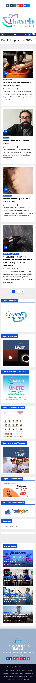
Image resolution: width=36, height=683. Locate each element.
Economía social (20, 670)
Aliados (12, 670)
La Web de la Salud (18, 647)
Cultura (6, 137)
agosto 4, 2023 (10, 89)
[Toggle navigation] (15, 34)
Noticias (15, 679)
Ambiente (6, 673)
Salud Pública (7, 79)
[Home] (2, 34)
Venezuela (16, 253)
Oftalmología (7, 195)
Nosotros (6, 670)
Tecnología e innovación (11, 593)
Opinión (9, 679)
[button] (26, 34)
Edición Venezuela (23, 679)
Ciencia (21, 673)
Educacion (29, 670)
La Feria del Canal (10, 562)
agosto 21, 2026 (11, 564)
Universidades (29, 673)
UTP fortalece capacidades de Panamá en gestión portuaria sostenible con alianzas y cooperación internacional (17, 616)
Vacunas (30, 676)
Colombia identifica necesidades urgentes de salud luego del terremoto (17, 579)
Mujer (16, 673)
